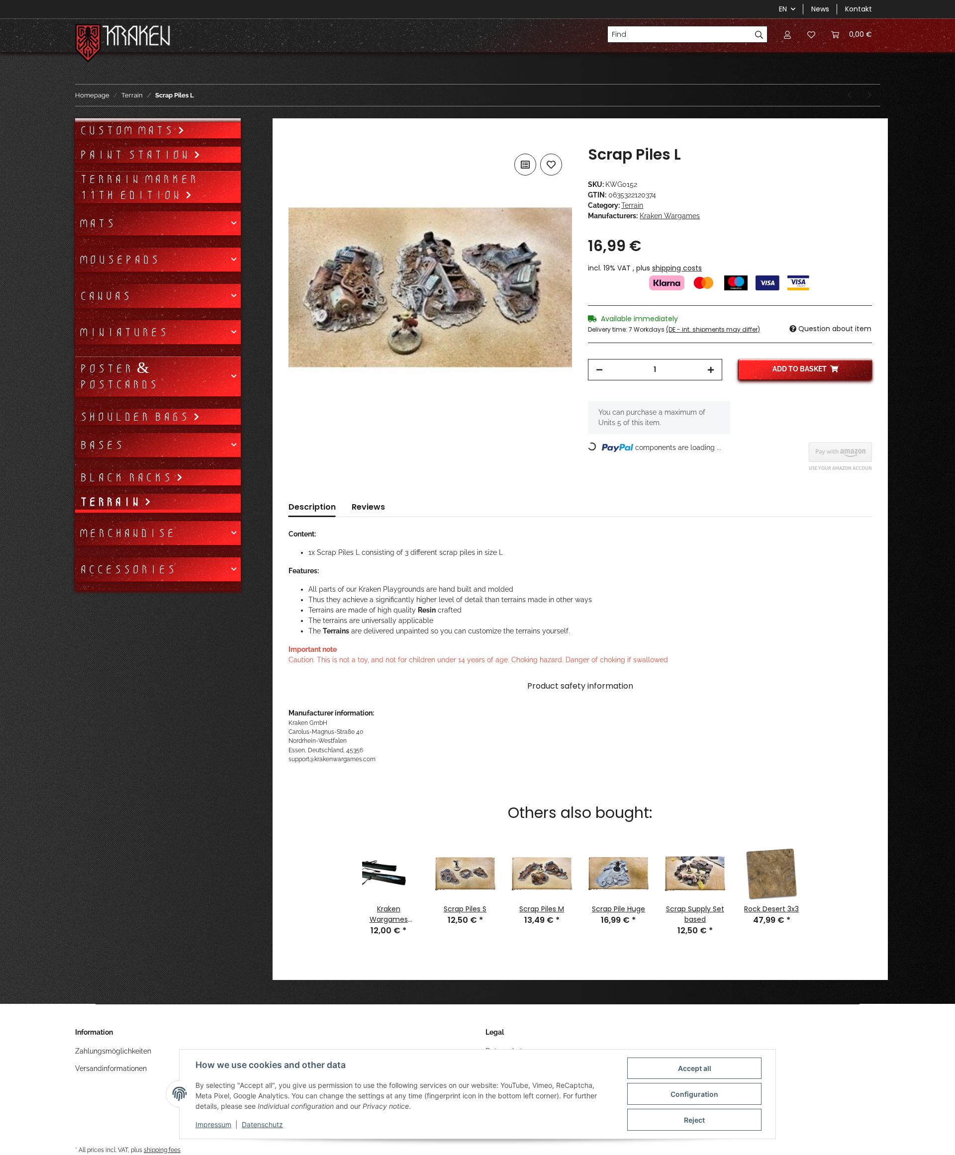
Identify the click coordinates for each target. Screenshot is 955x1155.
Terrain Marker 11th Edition (138, 187)
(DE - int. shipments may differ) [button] (713, 329)
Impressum (213, 1124)
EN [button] (783, 9)
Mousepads (119, 259)
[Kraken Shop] (136, 37)
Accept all (694, 1068)
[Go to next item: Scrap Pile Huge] (870, 95)
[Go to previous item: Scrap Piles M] (849, 95)
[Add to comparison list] (525, 165)
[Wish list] (811, 34)
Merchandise (127, 533)
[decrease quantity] (599, 369)
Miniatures (123, 332)
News (820, 9)
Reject (694, 1120)
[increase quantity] (711, 369)
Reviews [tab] (368, 507)
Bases (101, 445)
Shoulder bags (136, 417)
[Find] (759, 34)
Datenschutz (262, 1124)
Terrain (632, 205)
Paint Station (136, 155)
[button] (787, 34)
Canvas (105, 296)
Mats (97, 223)
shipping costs (677, 268)
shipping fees (162, 1150)
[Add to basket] (296, 140)
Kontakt (858, 9)
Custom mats (128, 130)
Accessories (127, 569)
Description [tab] (312, 507)
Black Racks (127, 477)
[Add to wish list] (551, 165)
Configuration (694, 1094)
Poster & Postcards (118, 376)
